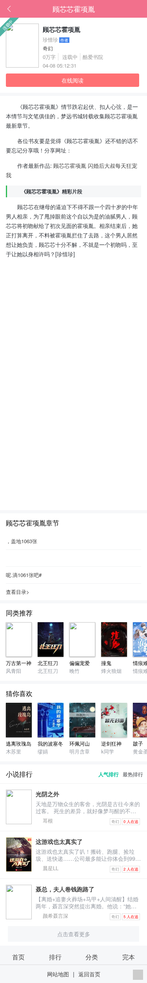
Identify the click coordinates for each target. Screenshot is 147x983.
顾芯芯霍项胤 (74, 9)
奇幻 (48, 48)
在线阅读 (72, 80)
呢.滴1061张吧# (24, 575)
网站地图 (58, 974)
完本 (128, 956)
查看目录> (17, 591)
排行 (55, 956)
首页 (129, 9)
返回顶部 (138, 975)
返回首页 (89, 974)
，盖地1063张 (21, 541)
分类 (91, 956)
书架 (141, 9)
